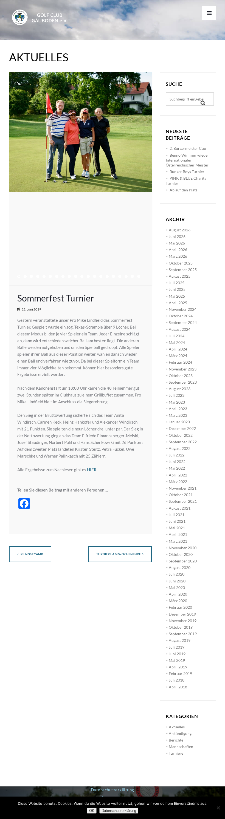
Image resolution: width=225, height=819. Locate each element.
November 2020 (182, 547)
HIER (92, 469)
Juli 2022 (176, 455)
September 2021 (183, 501)
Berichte (176, 740)
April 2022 (178, 475)
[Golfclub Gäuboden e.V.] (42, 12)
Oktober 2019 (181, 627)
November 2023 (182, 369)
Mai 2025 (177, 296)
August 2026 (179, 230)
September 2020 (183, 561)
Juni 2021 (177, 521)
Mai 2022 (177, 468)
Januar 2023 (179, 421)
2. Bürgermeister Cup (188, 148)
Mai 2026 (177, 243)
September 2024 (183, 322)
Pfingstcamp (31, 554)
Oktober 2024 (181, 316)
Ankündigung (180, 733)
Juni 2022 (177, 461)
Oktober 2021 (181, 494)
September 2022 (183, 441)
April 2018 (178, 687)
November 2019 (182, 620)
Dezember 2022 (182, 428)
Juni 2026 (177, 236)
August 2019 (179, 640)
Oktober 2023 (181, 375)
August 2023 (179, 388)
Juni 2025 (177, 289)
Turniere (176, 753)
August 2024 (179, 329)
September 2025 (183, 269)
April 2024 (178, 349)
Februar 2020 (180, 607)
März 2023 (178, 415)
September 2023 (183, 382)
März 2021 (178, 541)
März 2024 (178, 355)
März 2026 (178, 256)
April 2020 (178, 594)
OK (91, 811)
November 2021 (182, 488)
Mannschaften (181, 746)
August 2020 (179, 567)
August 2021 (179, 508)
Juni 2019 (177, 653)
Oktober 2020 (181, 554)
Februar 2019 (180, 673)
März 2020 (178, 600)
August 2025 (179, 276)
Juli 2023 (176, 395)
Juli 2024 (176, 336)
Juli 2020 (176, 574)
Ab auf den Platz (183, 190)
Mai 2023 (177, 402)
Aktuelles (177, 727)
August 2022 (179, 448)
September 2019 (183, 633)
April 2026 (178, 249)
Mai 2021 (177, 527)
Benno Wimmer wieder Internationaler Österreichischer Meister (187, 160)
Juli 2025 (176, 282)
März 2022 (178, 481)
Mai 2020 (177, 587)
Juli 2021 (176, 514)
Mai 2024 (177, 342)
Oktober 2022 (181, 435)
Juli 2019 (176, 647)
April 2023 (178, 408)
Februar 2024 (180, 362)
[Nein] (218, 808)
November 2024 (182, 309)
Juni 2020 (177, 581)
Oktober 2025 (181, 263)
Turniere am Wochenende (118, 554)
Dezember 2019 (182, 614)
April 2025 (178, 302)
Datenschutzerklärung (112, 789)
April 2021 (178, 534)
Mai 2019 (177, 660)
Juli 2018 (176, 680)
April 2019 (178, 667)
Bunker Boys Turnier (187, 171)
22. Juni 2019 (31, 309)
